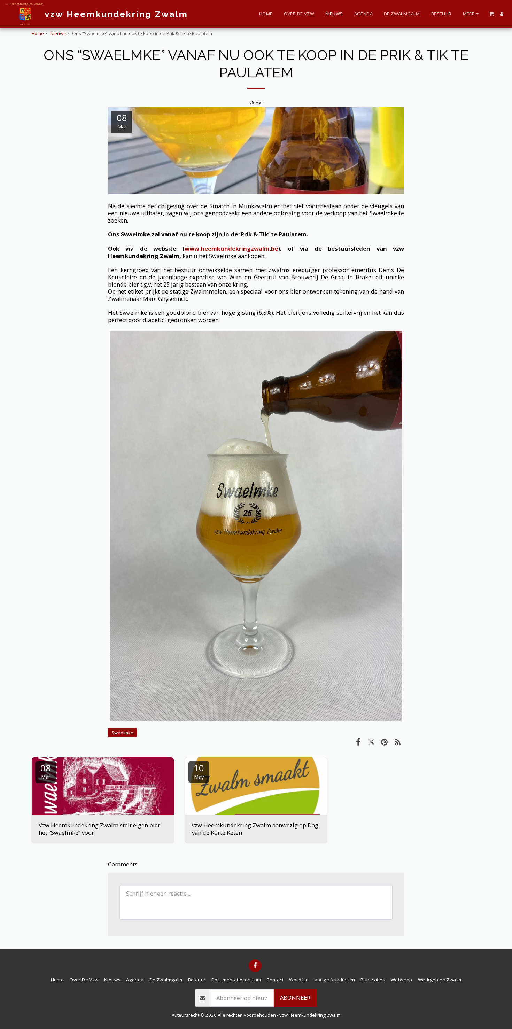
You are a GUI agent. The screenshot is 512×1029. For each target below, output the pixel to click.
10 (199, 771)
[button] (491, 13)
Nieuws (58, 33)
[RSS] (397, 741)
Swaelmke (122, 733)
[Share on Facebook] (358, 741)
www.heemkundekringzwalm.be (231, 248)
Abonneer (295, 997)
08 (45, 771)
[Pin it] (384, 741)
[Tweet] (371, 741)
